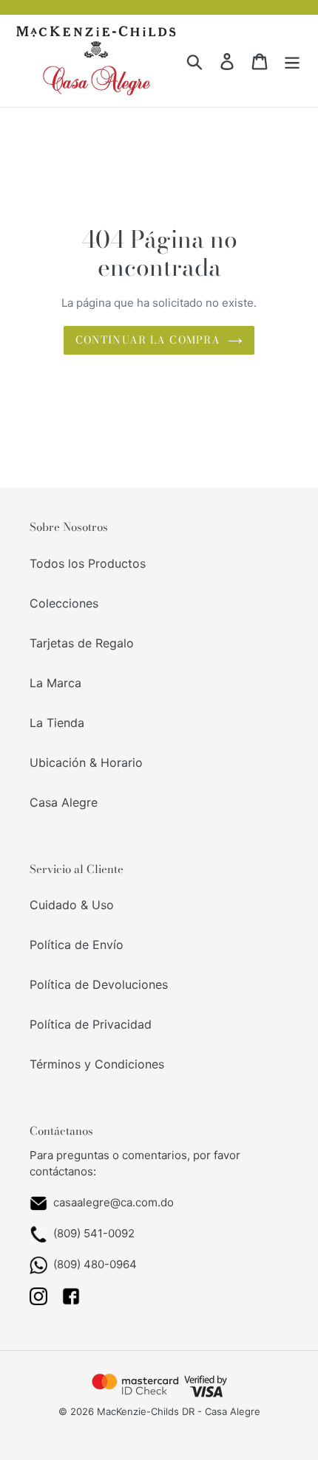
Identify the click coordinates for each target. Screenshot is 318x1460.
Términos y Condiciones (97, 1064)
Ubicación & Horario (86, 762)
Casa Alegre (64, 802)
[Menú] (292, 60)
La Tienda (57, 722)
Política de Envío (77, 944)
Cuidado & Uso (72, 904)
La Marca (55, 682)
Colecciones (64, 603)
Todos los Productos (88, 563)
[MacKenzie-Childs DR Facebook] (71, 1300)
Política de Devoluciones (99, 984)
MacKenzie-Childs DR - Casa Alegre (178, 1411)
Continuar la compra (147, 340)
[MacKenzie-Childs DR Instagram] (38, 1300)
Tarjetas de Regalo (82, 643)
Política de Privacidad (91, 1024)
